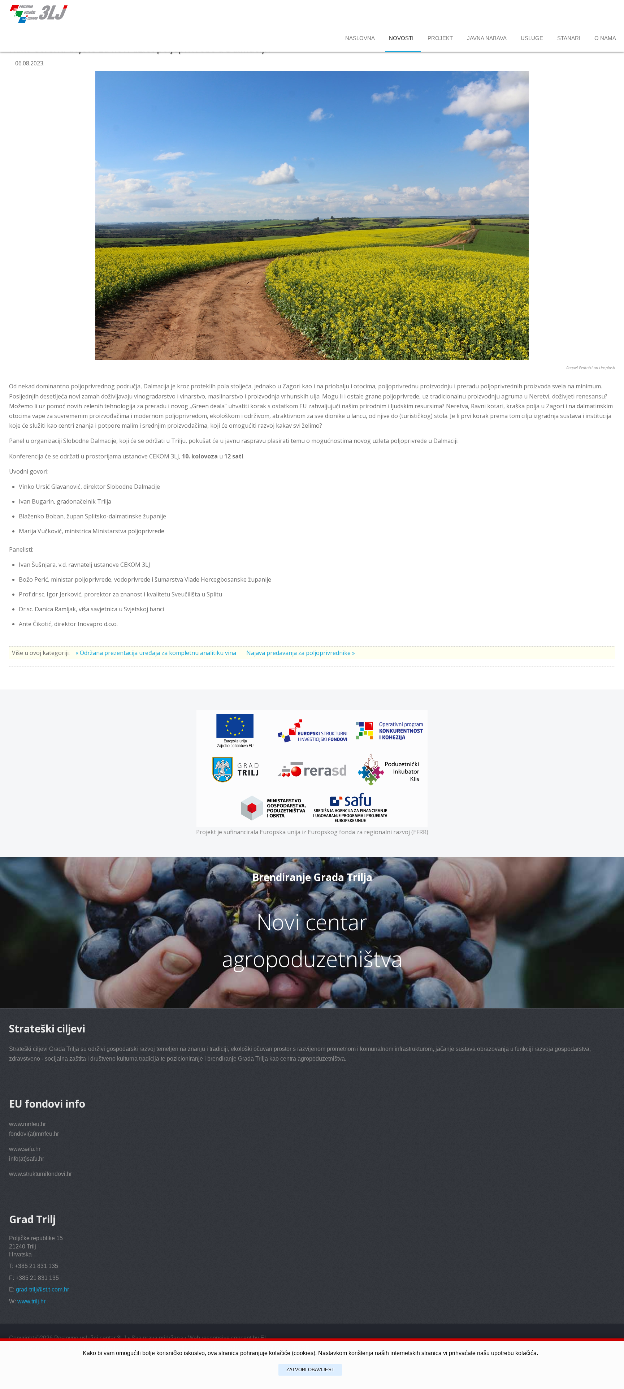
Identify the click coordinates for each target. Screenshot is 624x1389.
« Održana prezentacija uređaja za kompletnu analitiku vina (156, 653)
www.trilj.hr (31, 1301)
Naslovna (360, 38)
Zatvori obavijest (310, 1369)
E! (263, 1338)
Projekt (440, 38)
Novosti (401, 38)
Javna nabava (487, 38)
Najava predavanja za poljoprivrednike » (300, 653)
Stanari (568, 38)
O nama (605, 38)
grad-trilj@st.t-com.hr (42, 1289)
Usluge (532, 38)
